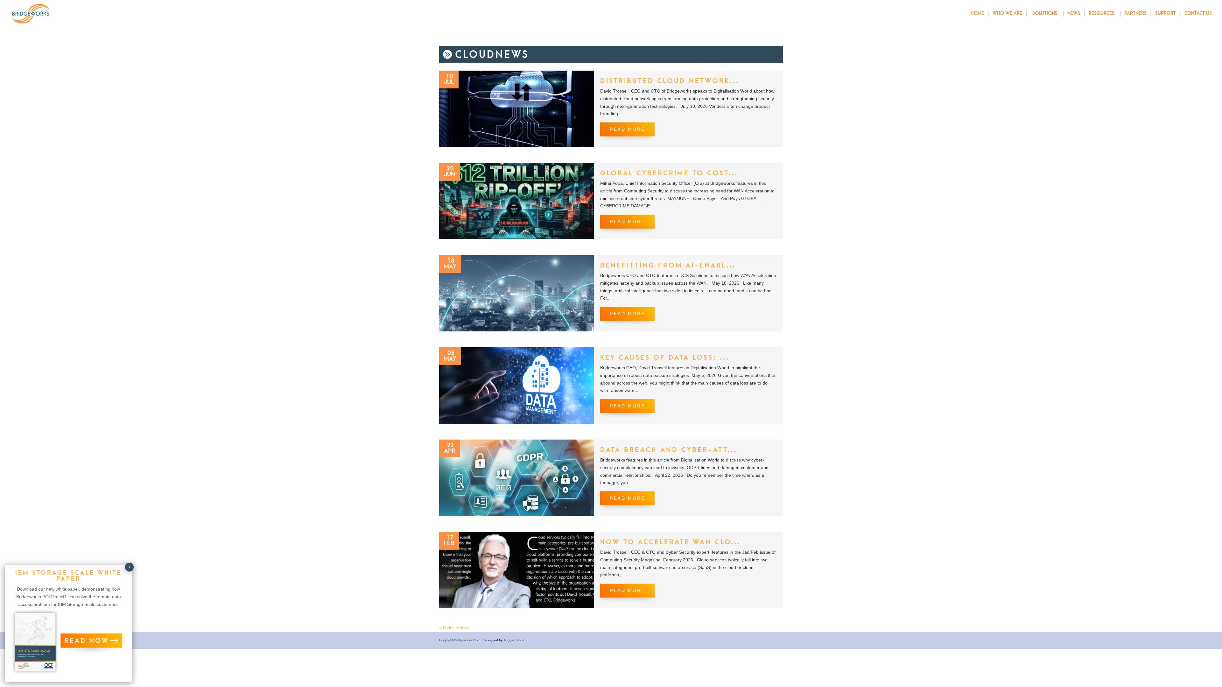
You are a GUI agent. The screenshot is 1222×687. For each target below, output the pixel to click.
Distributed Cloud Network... (669, 81)
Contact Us (1198, 13)
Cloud (475, 54)
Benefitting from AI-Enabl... (668, 265)
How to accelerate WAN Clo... (670, 542)
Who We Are (1007, 13)
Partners (1135, 13)
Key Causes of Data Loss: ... (664, 357)
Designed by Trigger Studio (504, 640)
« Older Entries (454, 627)
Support (1165, 13)
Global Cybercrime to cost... (669, 173)
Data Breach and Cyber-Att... (668, 450)
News (1073, 13)
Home (977, 13)
